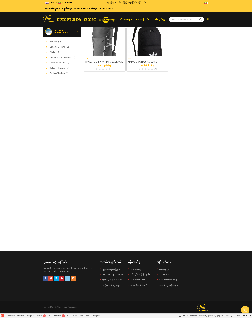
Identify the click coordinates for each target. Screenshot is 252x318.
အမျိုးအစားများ (125, 19)
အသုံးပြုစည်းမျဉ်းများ (111, 285)
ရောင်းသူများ (164, 269)
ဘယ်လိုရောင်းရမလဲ (138, 285)
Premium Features (167, 274)
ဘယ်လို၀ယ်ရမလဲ (137, 279)
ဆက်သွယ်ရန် (159, 19)
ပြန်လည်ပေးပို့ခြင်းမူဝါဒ (140, 274)
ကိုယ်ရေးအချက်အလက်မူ (112, 279)
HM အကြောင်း (142, 19)
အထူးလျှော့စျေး (106, 19)
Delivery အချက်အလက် (112, 274)
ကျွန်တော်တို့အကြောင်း (111, 269)
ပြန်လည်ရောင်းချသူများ (168, 279)
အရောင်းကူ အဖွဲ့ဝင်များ (168, 285)
